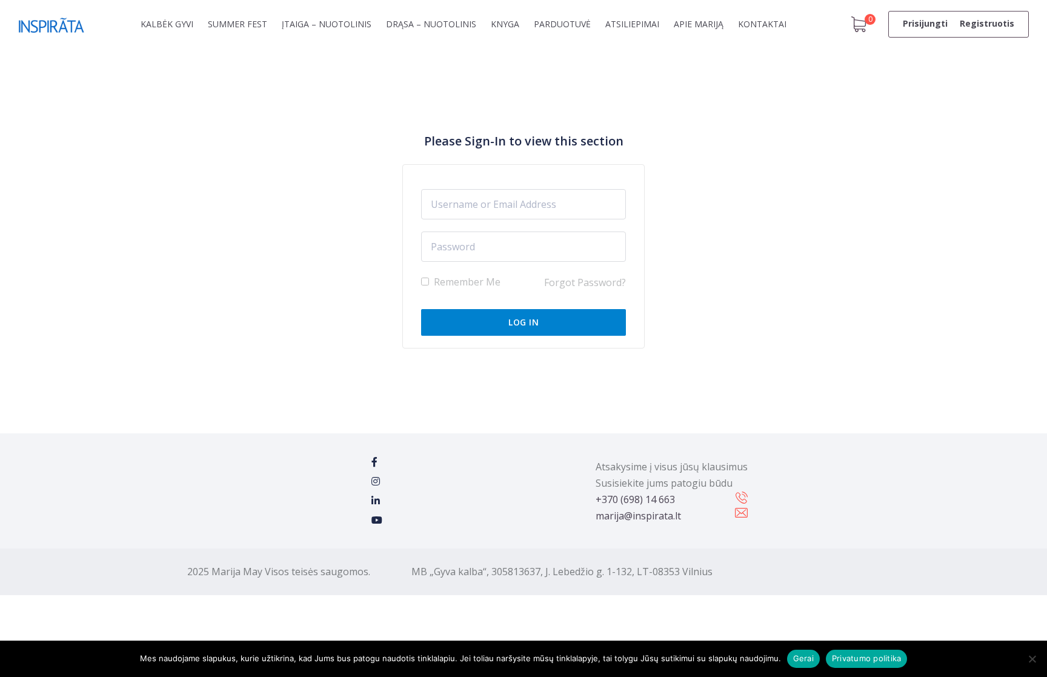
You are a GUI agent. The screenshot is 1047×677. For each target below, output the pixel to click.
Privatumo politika (867, 658)
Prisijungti (925, 23)
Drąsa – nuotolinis (431, 24)
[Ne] (1032, 659)
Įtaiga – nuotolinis (326, 24)
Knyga (505, 24)
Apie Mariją (698, 24)
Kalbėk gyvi (167, 24)
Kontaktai (762, 24)
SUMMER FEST (237, 24)
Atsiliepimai (632, 24)
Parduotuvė (562, 24)
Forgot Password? (585, 282)
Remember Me (465, 281)
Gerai (803, 658)
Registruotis (987, 23)
